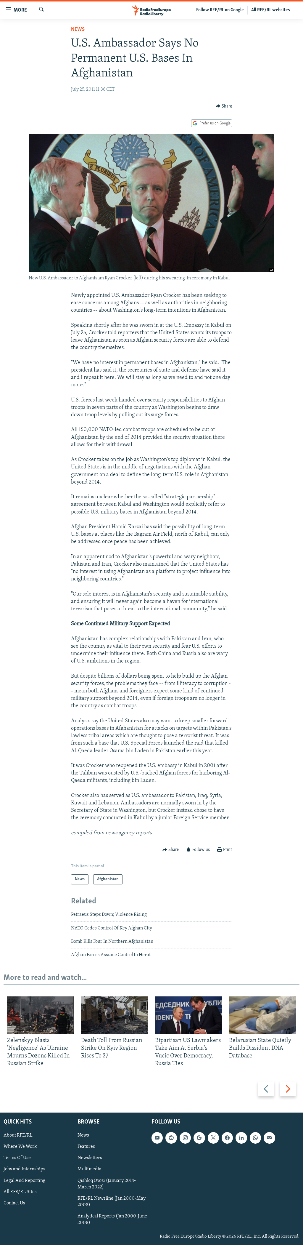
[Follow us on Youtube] (157, 1137)
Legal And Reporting (24, 1180)
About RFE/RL (18, 1135)
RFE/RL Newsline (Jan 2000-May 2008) (112, 1201)
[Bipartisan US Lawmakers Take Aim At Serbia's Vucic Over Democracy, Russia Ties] (188, 1015)
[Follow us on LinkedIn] (241, 1137)
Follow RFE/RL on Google (220, 10)
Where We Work (20, 1146)
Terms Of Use (17, 1158)
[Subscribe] (269, 1137)
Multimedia (89, 1169)
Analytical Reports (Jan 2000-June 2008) (112, 1219)
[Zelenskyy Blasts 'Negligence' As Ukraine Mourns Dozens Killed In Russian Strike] (40, 1015)
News (78, 29)
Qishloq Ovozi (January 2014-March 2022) (107, 1183)
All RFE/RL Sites (20, 1191)
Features (86, 1146)
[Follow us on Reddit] (171, 1137)
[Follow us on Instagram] (185, 1137)
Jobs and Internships (24, 1169)
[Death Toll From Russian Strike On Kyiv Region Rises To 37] (114, 1015)
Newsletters (90, 1158)
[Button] (224, 106)
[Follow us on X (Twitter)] (213, 1137)
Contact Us (14, 1203)
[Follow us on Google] (199, 1137)
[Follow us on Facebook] (227, 1137)
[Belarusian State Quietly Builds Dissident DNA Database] (262, 1015)
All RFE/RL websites (270, 10)
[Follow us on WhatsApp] (255, 1137)
